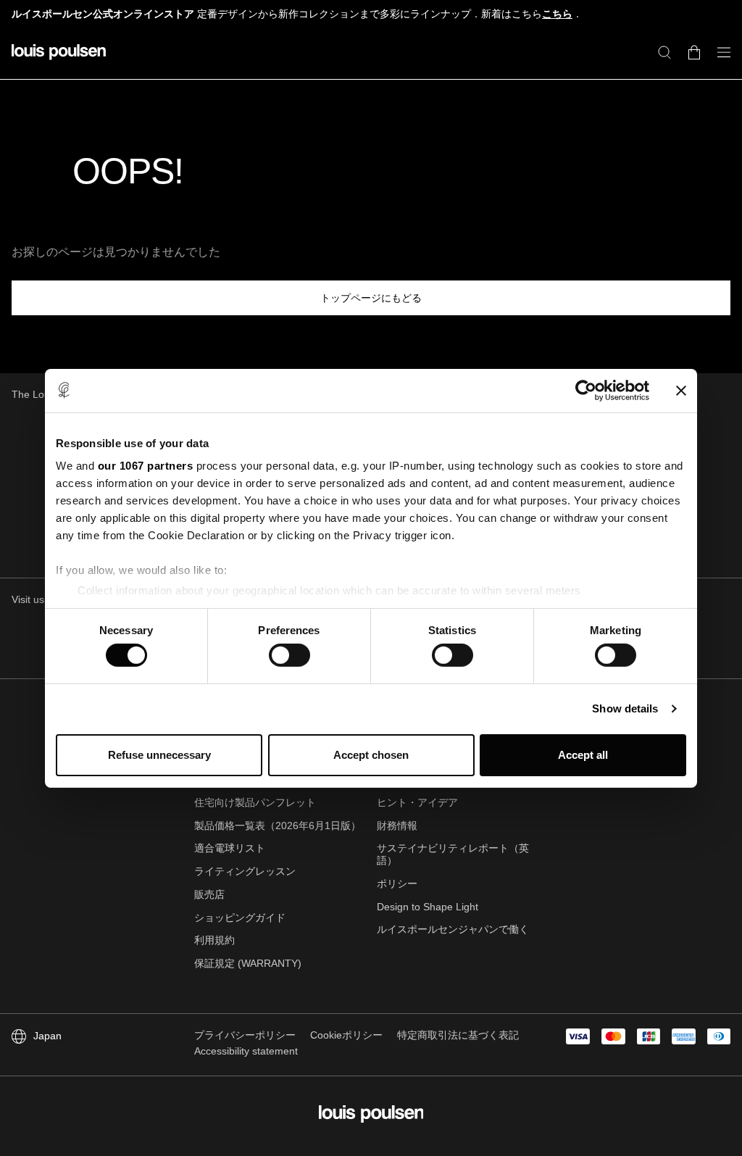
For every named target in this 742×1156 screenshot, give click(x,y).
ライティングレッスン (245, 871)
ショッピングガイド (239, 917)
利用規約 (214, 940)
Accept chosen (371, 755)
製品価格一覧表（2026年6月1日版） (277, 825)
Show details (625, 708)
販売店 (209, 894)
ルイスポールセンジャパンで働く (453, 929)
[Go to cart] (694, 51)
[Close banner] (681, 390)
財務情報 (397, 825)
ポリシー (397, 883)
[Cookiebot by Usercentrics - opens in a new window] (585, 390)
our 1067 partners (145, 466)
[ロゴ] (59, 60)
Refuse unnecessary (159, 755)
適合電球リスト (229, 848)
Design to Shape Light (427, 906)
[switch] (289, 655)
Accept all (583, 755)
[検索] (664, 51)
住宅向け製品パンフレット (255, 802)
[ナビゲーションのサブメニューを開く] (719, 60)
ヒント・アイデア (417, 802)
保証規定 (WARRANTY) (247, 963)
